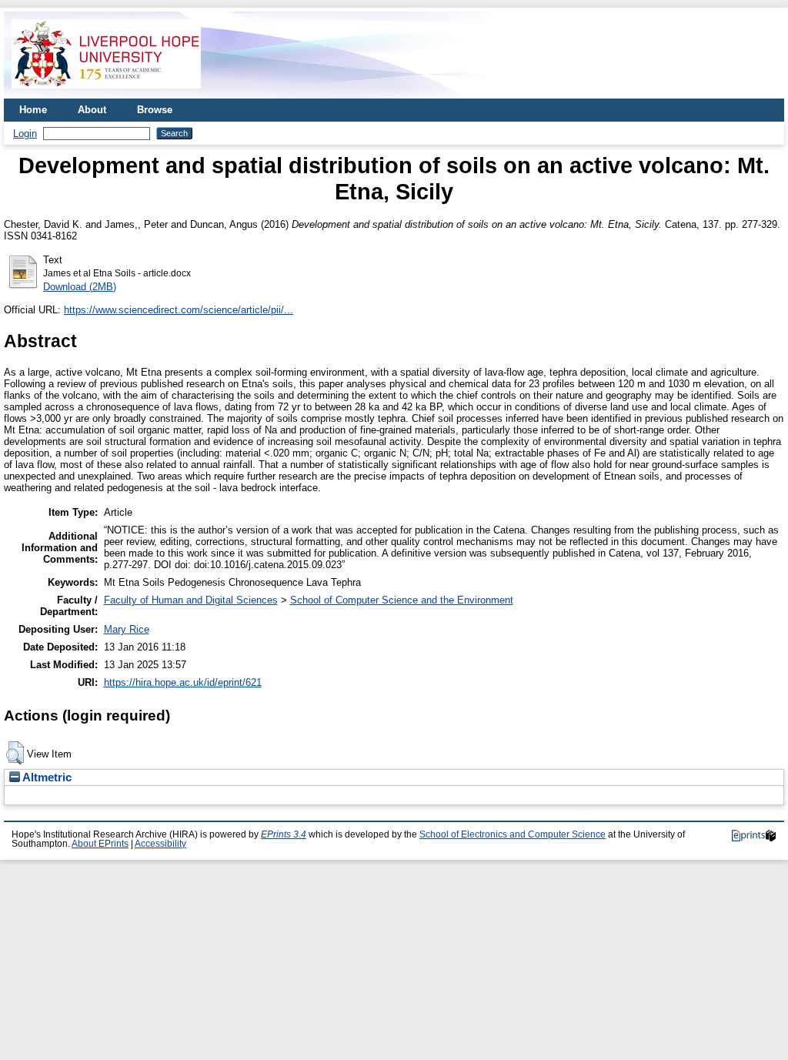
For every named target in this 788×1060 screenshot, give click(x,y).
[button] (15, 752)
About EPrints (100, 843)
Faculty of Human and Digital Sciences (191, 600)
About (92, 109)
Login (25, 133)
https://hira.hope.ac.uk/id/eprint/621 (183, 682)
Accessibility (160, 843)
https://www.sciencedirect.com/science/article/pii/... (178, 310)
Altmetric (46, 777)
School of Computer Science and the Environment (401, 600)
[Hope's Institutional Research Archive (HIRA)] (106, 93)
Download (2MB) (79, 287)
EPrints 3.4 (283, 834)
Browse (154, 109)
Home (33, 109)
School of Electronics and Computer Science (512, 834)
